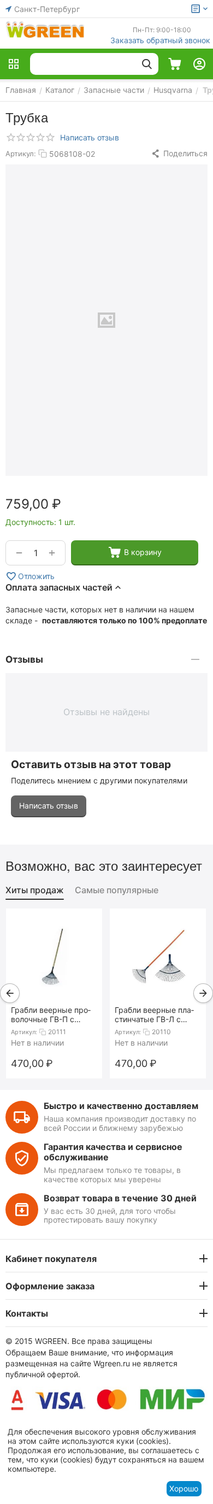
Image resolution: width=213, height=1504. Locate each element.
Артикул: (20, 153)
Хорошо (183, 1488)
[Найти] (147, 64)
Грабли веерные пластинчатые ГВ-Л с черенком (154, 1014)
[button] (179, 153)
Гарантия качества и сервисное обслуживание (113, 1152)
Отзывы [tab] (24, 659)
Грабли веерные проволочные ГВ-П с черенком (51, 1014)
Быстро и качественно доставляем (121, 1105)
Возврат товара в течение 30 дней (120, 1198)
